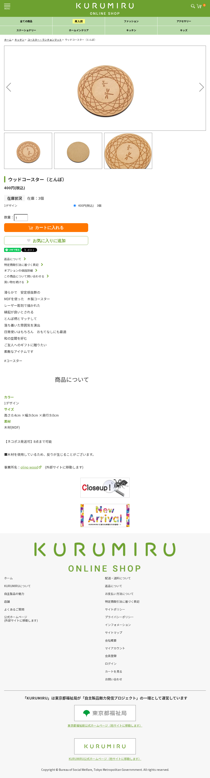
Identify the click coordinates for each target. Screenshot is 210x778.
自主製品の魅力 (14, 594)
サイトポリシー (115, 609)
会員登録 (110, 656)
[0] (200, 7)
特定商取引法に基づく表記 (21, 265)
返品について (12, 259)
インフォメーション (118, 625)
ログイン (110, 663)
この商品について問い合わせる (24, 276)
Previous (9, 86)
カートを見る (113, 671)
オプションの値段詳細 (18, 270)
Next (199, 86)
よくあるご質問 (14, 609)
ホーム (7, 39)
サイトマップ (113, 632)
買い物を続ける (14, 282)
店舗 (7, 601)
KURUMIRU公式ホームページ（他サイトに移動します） (105, 759)
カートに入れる (49, 227)
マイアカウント (115, 648)
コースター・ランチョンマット (44, 39)
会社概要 (110, 640)
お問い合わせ (113, 679)
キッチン (19, 39)
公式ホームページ (15, 617)
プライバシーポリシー (119, 617)
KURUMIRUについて (17, 586)
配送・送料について (118, 578)
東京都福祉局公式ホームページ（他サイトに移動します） (105, 725)
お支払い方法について (119, 594)
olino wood (29, 467)
